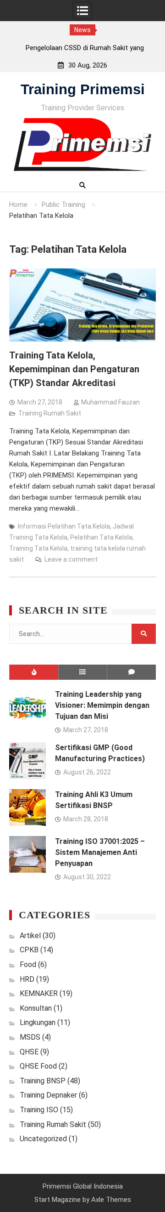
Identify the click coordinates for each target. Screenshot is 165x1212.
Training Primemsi (83, 89)
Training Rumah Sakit (49, 413)
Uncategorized (43, 1138)
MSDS (30, 1037)
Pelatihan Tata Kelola (101, 537)
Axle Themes (111, 1199)
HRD (27, 979)
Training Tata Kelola (38, 548)
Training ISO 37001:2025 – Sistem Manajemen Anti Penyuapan (100, 852)
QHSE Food (38, 1066)
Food (28, 964)
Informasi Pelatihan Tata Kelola (64, 526)
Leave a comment (71, 559)
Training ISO (39, 1109)
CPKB (29, 949)
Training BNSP (43, 1080)
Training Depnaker (48, 1095)
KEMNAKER (39, 993)
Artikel (30, 935)
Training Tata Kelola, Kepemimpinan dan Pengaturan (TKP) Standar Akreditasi (74, 369)
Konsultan (36, 1008)
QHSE (29, 1051)
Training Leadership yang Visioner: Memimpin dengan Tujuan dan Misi (102, 705)
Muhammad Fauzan (110, 402)
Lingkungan (37, 1022)
